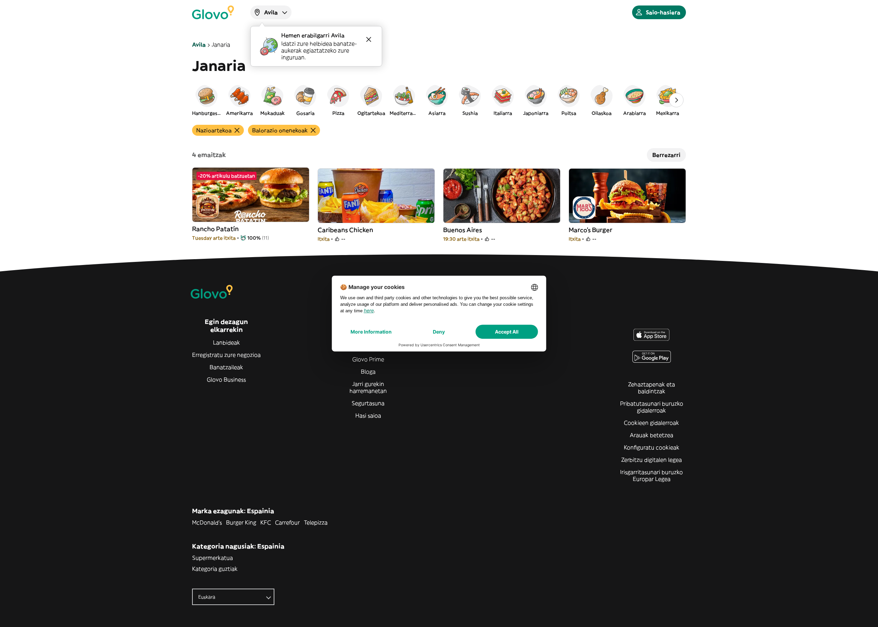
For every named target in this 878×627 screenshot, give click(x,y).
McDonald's (207, 522)
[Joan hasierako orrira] (213, 12)
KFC (265, 522)
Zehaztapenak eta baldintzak (651, 388)
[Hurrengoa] (676, 100)
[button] (206, 100)
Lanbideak (226, 342)
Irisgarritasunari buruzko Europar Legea (651, 475)
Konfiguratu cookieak (651, 447)
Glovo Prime (368, 359)
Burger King (241, 522)
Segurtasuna (368, 403)
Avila (199, 44)
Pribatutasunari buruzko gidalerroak (651, 407)
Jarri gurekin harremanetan (368, 387)
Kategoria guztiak (215, 568)
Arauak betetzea (651, 435)
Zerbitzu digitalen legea (651, 459)
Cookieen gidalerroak (651, 422)
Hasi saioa (368, 415)
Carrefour (287, 522)
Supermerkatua (212, 557)
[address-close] (369, 39)
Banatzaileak (226, 367)
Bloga (368, 371)
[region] (439, 100)
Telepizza (316, 522)
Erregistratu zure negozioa (226, 354)
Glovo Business (226, 379)
